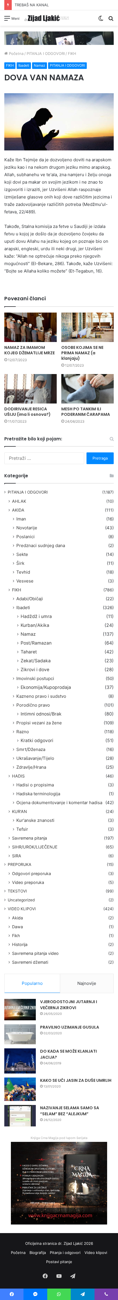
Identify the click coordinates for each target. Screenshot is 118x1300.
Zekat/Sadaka (36, 660)
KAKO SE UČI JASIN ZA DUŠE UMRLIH (75, 1080)
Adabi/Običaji (29, 598)
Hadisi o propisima (35, 785)
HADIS (18, 776)
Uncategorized (21, 900)
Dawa (17, 926)
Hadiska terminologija (38, 793)
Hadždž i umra (36, 616)
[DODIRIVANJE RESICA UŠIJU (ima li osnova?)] (30, 388)
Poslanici (25, 536)
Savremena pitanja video (35, 953)
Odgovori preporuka (31, 873)
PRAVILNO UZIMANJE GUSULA (69, 1027)
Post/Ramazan (36, 643)
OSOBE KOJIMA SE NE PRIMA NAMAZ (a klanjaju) (82, 353)
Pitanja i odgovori (65, 1252)
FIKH (72, 53)
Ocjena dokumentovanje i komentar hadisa (59, 802)
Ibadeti (23, 65)
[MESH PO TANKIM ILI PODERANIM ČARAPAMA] (87, 388)
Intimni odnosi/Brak (41, 714)
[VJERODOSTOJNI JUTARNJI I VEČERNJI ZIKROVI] (20, 1009)
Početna (15, 53)
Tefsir (22, 829)
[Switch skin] (101, 20)
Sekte (22, 554)
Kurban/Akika (35, 625)
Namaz (39, 65)
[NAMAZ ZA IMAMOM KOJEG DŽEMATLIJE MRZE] (30, 327)
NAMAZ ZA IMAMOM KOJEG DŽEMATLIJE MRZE (29, 350)
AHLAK (19, 501)
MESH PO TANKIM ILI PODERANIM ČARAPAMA (85, 411)
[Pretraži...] (111, 20)
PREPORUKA (19, 864)
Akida (17, 917)
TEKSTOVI (17, 891)
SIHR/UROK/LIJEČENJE (35, 846)
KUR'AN (19, 811)
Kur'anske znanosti (35, 820)
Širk (20, 563)
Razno (22, 731)
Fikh (16, 935)
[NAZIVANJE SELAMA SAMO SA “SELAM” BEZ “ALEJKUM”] (20, 1115)
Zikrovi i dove (35, 669)
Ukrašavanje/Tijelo (35, 758)
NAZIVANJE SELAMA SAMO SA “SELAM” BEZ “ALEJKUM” (69, 1111)
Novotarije (26, 527)
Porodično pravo (33, 705)
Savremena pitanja (29, 838)
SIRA (16, 855)
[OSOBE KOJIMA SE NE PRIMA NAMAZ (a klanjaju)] (87, 327)
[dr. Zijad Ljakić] (47, 18)
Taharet (29, 652)
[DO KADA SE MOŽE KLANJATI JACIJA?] (20, 1061)
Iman (21, 519)
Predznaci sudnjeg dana (40, 545)
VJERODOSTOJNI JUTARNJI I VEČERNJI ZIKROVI (68, 1005)
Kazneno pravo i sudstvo (41, 696)
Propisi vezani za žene (39, 722)
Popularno (32, 983)
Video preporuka (28, 882)
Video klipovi (95, 1252)
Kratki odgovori (37, 740)
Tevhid (23, 572)
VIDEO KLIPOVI (22, 909)
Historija (19, 944)
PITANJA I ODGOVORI (46, 53)
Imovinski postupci (35, 678)
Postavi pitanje (59, 1261)
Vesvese (25, 581)
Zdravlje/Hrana (31, 767)
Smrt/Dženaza (30, 749)
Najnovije (86, 983)
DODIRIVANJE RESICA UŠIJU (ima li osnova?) (27, 411)
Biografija (38, 1252)
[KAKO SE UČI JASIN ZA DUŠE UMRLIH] (20, 1089)
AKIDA (18, 510)
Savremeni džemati (30, 962)
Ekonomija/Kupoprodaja (46, 687)
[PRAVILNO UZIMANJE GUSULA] (20, 1034)
